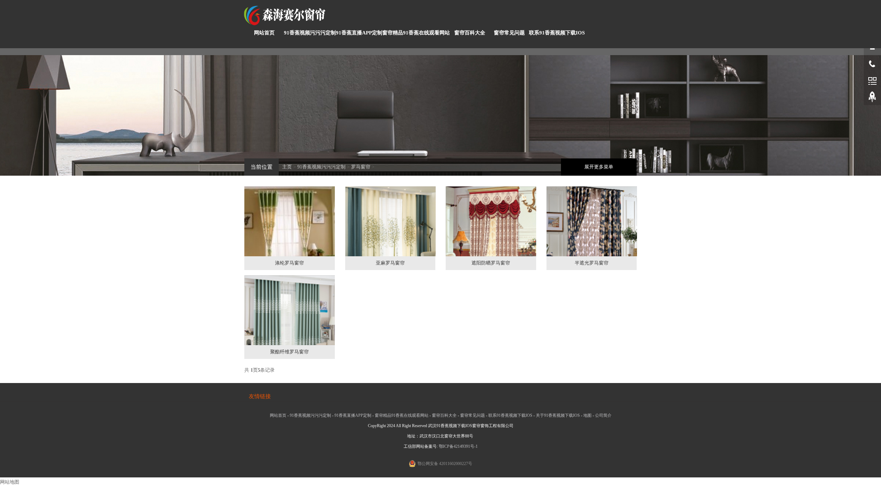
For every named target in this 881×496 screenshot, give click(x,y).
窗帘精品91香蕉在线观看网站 (416, 32)
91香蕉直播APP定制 (359, 32)
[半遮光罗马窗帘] (591, 231)
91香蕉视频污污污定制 (310, 32)
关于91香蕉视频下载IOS (558, 415)
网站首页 (264, 32)
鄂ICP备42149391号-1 (458, 446)
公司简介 (603, 415)
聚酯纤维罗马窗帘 (289, 351)
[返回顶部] (872, 98)
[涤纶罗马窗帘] (289, 238)
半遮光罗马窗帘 (591, 263)
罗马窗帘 (360, 166)
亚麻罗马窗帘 (390, 263)
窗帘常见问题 (509, 32)
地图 (587, 415)
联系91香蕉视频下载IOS (557, 32)
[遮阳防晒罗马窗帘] (491, 231)
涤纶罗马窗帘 (289, 263)
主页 (287, 166)
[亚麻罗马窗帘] (390, 231)
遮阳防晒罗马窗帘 (490, 263)
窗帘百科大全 (469, 32)
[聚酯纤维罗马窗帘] (289, 320)
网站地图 (9, 482)
